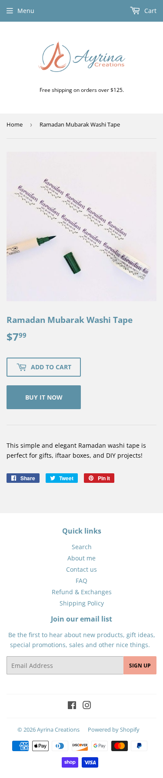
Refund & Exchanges (82, 592)
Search (82, 547)
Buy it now (44, 397)
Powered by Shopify (114, 729)
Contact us (81, 569)
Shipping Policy (82, 603)
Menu (25, 11)
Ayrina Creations (58, 729)
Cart (149, 11)
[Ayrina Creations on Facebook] (72, 706)
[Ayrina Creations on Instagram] (87, 706)
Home (15, 124)
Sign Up (140, 665)
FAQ (81, 580)
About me (81, 558)
